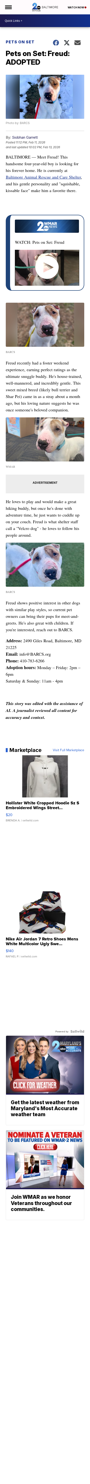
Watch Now (76, 7)
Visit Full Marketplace (68, 750)
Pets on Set (20, 42)
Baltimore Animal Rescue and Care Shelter (43, 177)
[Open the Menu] (8, 7)
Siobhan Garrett (25, 137)
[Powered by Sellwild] (77, 1031)
